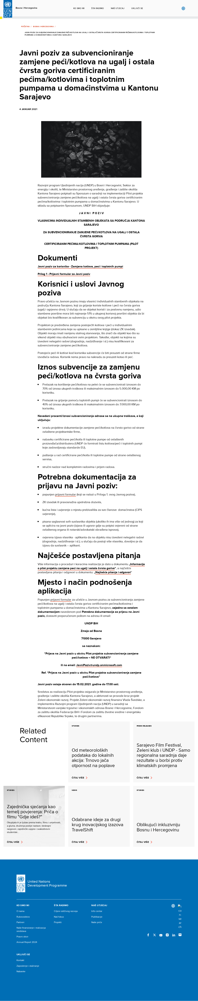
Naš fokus (59, 916)
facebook (148, 934)
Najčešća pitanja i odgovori (113, 572)
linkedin (173, 934)
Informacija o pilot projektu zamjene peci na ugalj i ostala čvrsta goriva (91, 566)
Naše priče (96, 922)
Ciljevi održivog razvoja (66, 911)
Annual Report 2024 (27, 942)
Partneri (20, 922)
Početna (25, 26)
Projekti (58, 922)
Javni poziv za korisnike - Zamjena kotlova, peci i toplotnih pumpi (80, 266)
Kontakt (20, 960)
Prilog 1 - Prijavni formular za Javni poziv (64, 274)
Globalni (183, 8)
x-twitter (154, 934)
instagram (167, 934)
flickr (180, 934)
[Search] (179, 917)
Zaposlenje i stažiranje (28, 966)
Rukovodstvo (23, 916)
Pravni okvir (22, 936)
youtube (160, 934)
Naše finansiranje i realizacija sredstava (31, 929)
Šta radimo (97, 8)
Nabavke (21, 971)
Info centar (96, 911)
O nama (20, 911)
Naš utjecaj (118, 8)
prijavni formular (65, 494)
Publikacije (96, 916)
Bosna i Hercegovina (26, 8)
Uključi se (137, 8)
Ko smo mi (79, 8)
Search (189, 8)
